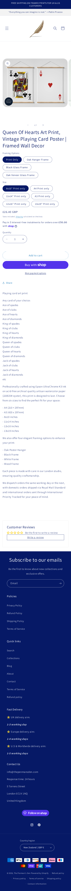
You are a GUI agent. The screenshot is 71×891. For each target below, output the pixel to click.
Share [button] (9, 282)
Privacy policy (19, 878)
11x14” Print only (16, 196)
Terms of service (36, 878)
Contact (11, 681)
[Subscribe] (60, 583)
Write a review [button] (35, 537)
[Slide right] (43, 125)
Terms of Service (16, 628)
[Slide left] (28, 125)
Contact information (37, 884)
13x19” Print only (45, 203)
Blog (9, 665)
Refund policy (14, 697)
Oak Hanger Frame (38, 159)
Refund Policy (14, 613)
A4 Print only (41, 188)
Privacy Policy (14, 605)
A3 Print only (42, 196)
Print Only (12, 159)
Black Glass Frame (17, 167)
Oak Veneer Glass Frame (20, 175)
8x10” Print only (15, 188)
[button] (7, 28)
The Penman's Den (22, 873)
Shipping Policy (15, 621)
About (10, 673)
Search (10, 650)
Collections (13, 658)
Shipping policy (54, 878)
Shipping (19, 216)
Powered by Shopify (40, 873)
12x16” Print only (16, 203)
